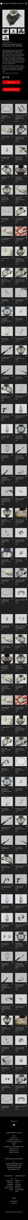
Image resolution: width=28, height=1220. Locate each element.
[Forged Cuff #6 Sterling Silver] (7, 899)
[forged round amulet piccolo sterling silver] (21, 428)
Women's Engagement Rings (14, 1163)
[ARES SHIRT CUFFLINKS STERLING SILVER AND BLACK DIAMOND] (21, 618)
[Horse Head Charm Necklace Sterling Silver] (21, 572)
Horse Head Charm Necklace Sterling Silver (20, 581)
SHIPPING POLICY (14, 1150)
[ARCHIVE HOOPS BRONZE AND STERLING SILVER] (21, 150)
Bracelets (10, 1180)
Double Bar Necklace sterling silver (20, 770)
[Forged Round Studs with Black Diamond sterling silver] (21, 448)
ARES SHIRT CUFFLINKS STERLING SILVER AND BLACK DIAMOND (20, 627)
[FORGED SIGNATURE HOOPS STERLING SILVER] (21, 470)
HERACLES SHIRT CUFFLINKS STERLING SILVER (6, 1087)
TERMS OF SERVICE (14, 1152)
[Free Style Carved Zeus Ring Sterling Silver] (21, 532)
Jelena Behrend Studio (13, 3)
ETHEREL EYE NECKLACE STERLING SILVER (20, 358)
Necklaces (10, 1186)
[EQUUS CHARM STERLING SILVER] (21, 311)
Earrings (10, 1184)
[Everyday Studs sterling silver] (7, 370)
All (14, 1162)
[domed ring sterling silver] (7, 761)
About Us (14, 1137)
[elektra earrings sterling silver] (21, 292)
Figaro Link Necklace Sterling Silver (6, 397)
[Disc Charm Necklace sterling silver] (7, 272)
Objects (14, 1203)
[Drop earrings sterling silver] (7, 292)
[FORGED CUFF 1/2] (7, 936)
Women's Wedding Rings (14, 1167)
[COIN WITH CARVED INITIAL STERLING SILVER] (21, 231)
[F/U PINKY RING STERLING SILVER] (21, 370)
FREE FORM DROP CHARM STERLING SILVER (5, 541)
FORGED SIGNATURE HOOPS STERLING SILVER (19, 478)
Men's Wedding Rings (14, 1169)
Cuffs (16, 1182)
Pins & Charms (9, 1188)
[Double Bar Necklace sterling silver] (21, 761)
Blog (14, 1135)
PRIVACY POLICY (14, 1148)
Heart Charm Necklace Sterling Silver (6, 561)
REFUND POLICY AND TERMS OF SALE (14, 1146)
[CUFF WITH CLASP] (7, 251)
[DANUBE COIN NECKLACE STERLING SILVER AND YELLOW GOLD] (21, 251)
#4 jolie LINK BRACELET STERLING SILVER (5, 117)
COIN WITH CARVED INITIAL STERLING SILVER (19, 240)
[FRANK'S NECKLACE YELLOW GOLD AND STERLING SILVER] (21, 512)
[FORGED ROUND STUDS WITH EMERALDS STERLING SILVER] (7, 470)
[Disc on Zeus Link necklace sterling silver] (21, 272)
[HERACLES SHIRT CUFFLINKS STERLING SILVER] (7, 1079)
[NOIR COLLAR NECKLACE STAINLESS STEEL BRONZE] (5, 31)
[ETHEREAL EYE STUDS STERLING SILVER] (7, 350)
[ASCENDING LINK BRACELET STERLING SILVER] (7, 638)
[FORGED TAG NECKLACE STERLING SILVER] (7, 512)
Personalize (14, 1201)
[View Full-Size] (11, 112)
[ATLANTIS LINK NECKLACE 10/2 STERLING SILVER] (7, 190)
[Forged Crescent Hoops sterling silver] (7, 408)
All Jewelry (7, 42)
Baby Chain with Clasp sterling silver (19, 220)
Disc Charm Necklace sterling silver (6, 281)
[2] (21, 108)
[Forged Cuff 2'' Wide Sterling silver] (21, 408)
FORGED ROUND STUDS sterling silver (5, 457)
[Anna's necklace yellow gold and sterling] (21, 129)
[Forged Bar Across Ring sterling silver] (7, 879)
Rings (11, 1189)
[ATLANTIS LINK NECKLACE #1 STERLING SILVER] (21, 169)
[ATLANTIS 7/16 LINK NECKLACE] (7, 169)
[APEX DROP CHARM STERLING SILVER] (7, 150)
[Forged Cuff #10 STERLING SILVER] (7, 428)
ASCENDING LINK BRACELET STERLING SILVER (5, 647)
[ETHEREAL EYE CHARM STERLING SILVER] (21, 331)
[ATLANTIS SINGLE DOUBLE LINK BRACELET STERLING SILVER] (21, 190)
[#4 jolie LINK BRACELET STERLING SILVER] (7, 108)
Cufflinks (10, 1182)
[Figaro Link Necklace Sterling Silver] (7, 388)
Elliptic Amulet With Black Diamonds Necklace (6, 320)
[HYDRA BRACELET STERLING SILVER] (7, 592)
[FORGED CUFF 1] (21, 917)
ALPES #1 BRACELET (5, 137)
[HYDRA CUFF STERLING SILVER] (21, 592)
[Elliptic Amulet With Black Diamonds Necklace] (7, 311)
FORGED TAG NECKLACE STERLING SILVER (6, 521)
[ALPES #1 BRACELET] (7, 129)
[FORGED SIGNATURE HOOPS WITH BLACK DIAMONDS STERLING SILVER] (7, 491)
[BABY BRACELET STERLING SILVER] (7, 211)
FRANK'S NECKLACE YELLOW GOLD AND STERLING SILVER (19, 521)
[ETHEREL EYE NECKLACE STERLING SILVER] (21, 350)
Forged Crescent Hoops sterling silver (5, 417)
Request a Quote (14, 1139)
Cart (14, 1145)
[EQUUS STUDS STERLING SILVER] (7, 331)
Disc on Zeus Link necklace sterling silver (20, 281)
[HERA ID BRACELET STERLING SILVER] (7, 572)
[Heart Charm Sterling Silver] (21, 552)
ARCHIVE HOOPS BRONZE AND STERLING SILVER (19, 158)
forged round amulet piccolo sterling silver (19, 437)
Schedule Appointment (11, 89)
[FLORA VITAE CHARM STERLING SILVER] (21, 388)
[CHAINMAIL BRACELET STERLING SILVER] (7, 231)
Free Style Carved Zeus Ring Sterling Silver (19, 541)
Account (14, 1143)
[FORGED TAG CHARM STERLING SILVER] (21, 491)
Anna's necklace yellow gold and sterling (19, 138)
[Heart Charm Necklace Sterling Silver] (7, 552)
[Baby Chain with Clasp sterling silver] (21, 211)
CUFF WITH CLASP (5, 258)
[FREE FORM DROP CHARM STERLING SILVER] (7, 532)
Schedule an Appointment (14, 1141)
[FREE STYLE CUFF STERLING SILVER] (7, 1060)
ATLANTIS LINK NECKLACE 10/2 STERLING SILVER (5, 198)
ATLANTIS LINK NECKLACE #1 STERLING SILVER (19, 178)
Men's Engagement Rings (14, 1165)
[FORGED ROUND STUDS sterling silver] (7, 448)
